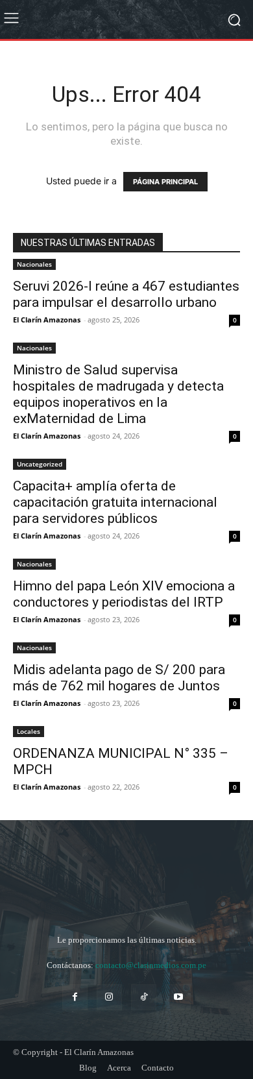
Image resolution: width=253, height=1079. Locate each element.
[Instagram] (109, 997)
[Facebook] (75, 997)
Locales (28, 731)
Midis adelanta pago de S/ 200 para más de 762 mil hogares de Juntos (119, 678)
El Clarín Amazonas (46, 319)
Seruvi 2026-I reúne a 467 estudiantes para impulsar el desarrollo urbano (126, 294)
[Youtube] (178, 997)
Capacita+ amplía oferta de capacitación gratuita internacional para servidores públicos (115, 502)
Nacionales (34, 264)
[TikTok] (143, 997)
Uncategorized (39, 463)
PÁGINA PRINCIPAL (165, 181)
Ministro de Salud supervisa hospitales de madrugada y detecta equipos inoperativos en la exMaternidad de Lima (118, 394)
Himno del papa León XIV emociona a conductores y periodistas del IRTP (124, 594)
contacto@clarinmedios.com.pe (150, 965)
